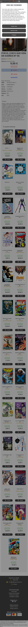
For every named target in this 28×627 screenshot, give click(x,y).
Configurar (14, 35)
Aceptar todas (14, 26)
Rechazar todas (14, 30)
